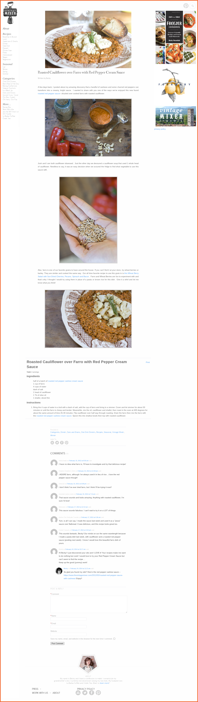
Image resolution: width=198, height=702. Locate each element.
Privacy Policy (86, 689)
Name (53, 616)
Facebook (62, 442)
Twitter (57, 442)
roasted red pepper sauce (49, 93)
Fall (4, 67)
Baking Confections (10, 86)
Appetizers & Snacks (10, 41)
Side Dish (6, 46)
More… (7, 104)
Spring (5, 72)
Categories (9, 78)
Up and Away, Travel (10, 95)
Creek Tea (7, 118)
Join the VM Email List (11, 112)
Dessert (5, 48)
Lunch (5, 39)
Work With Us (40, 693)
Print (148, 362)
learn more (104, 683)
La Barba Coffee (9, 116)
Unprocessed (7, 55)
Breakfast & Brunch (10, 37)
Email (53, 623)
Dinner (5, 44)
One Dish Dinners (9, 81)
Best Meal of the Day (11, 84)
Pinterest (186, 5)
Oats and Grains (9, 93)
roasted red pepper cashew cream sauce (65, 381)
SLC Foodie (7, 114)
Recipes (7, 33)
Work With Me (8, 109)
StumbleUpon (52, 442)
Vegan (5, 57)
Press (35, 689)
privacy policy (160, 129)
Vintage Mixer (118, 432)
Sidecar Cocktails (9, 88)
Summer (5, 74)
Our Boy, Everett (9, 97)
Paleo (5, 53)
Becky (66, 568)
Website (54, 631)
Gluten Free (7, 50)
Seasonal (8, 64)
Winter (5, 69)
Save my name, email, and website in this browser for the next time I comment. (82, 639)
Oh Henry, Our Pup (10, 99)
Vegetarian (7, 59)
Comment (55, 594)
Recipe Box (7, 107)
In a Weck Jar (8, 90)
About (56, 693)
